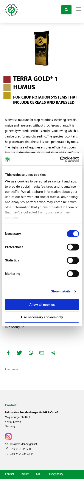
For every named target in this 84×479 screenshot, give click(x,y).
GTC (38, 474)
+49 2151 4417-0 (20, 449)
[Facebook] (8, 352)
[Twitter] (19, 352)
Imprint (25, 474)
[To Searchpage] (66, 9)
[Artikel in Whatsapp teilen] (30, 352)
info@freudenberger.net (23, 444)
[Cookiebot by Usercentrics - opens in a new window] (60, 159)
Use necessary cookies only (42, 317)
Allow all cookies (42, 304)
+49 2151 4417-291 (21, 454)
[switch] (73, 247)
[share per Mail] (42, 352)
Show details (60, 291)
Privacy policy (55, 474)
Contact (9, 474)
